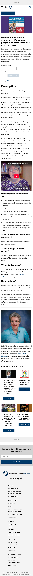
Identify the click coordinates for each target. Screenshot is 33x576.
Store (11, 521)
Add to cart (13, 75)
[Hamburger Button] (2, 7)
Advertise (11, 547)
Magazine (13, 501)
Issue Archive (12, 517)
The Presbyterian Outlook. (18, 572)
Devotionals (12, 524)
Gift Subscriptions (14, 511)
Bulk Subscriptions (15, 514)
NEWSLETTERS (14, 555)
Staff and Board (13, 488)
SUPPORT (12, 539)
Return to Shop (8, 13)
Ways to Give (12, 545)
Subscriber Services (15, 509)
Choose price (8, 398)
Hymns (10, 527)
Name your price (7, 65)
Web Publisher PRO (26, 574)
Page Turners (12, 565)
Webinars (9, 81)
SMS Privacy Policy (14, 493)
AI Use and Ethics (14, 496)
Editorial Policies (14, 491)
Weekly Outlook (14, 562)
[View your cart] (30, 7)
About (11, 485)
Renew (10, 506)
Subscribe (16, 461)
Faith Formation (14, 532)
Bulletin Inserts (14, 535)
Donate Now (12, 542)
